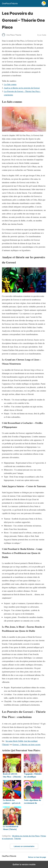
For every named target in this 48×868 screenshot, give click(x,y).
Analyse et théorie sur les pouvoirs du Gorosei (22, 87)
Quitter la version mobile (24, 864)
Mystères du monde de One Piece (26, 836)
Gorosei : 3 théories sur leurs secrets (26, 744)
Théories (17, 838)
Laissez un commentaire (24, 846)
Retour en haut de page (37, 857)
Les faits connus (10, 84)
